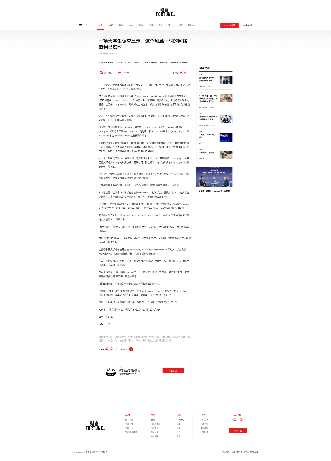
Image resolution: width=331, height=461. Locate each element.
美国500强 (129, 428)
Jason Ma (202, 86)
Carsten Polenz (204, 107)
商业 (131, 25)
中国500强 (129, 424)
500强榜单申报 (131, 432)
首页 (100, 25)
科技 (141, 25)
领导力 (201, 113)
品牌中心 (192, 25)
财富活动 (180, 420)
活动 (170, 25)
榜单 (121, 25)
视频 (160, 25)
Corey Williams (103, 54)
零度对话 (154, 428)
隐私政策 (205, 428)
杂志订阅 (205, 420)
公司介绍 (205, 424)
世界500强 (129, 420)
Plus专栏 (154, 436)
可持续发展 (155, 424)
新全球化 (154, 432)
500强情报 (247, 25)
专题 (180, 25)
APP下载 (231, 25)
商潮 (151, 25)
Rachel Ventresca (204, 125)
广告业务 (205, 432)
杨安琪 (201, 158)
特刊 (200, 143)
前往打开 (173, 371)
